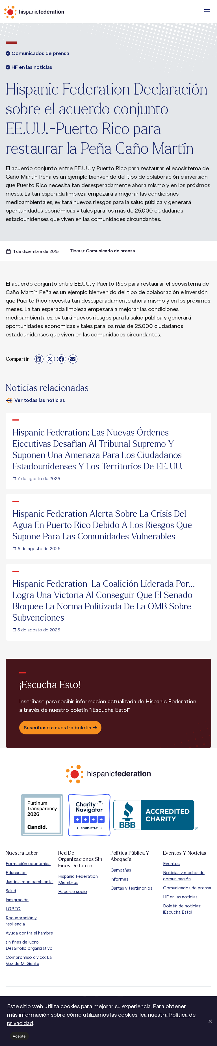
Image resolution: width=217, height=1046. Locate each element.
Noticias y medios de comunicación (184, 875)
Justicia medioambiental (29, 881)
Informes (119, 879)
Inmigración (17, 899)
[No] (210, 1021)
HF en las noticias (180, 897)
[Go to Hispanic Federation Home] (108, 774)
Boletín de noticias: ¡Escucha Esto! (182, 909)
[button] (207, 11)
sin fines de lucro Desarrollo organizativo (29, 945)
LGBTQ (13, 908)
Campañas (120, 870)
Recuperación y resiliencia (21, 921)
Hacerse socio (72, 891)
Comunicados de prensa (187, 887)
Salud (11, 890)
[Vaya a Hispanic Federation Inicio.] (46, 12)
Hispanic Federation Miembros (78, 879)
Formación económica (28, 863)
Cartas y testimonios (131, 888)
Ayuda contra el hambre (29, 933)
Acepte (19, 1036)
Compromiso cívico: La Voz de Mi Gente (29, 960)
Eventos (171, 863)
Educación (16, 872)
